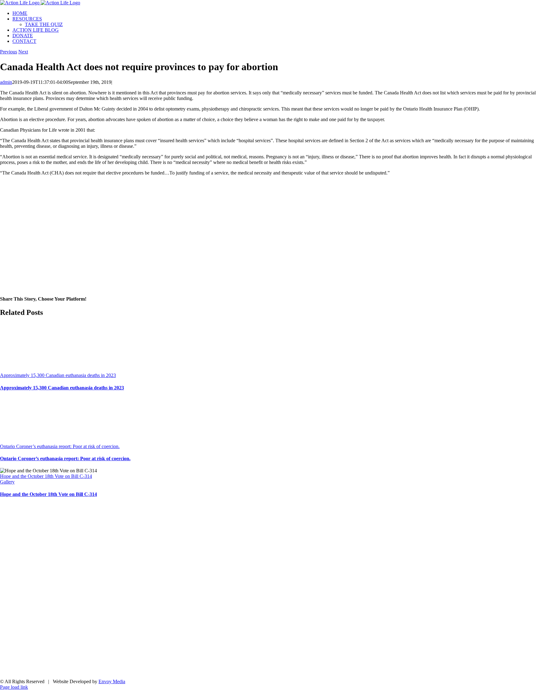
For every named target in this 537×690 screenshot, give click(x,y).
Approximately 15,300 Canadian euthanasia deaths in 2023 (58, 375)
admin (6, 82)
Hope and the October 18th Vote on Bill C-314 (46, 476)
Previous (8, 51)
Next (23, 51)
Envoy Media (112, 681)
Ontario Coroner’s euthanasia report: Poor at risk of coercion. (60, 446)
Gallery (7, 481)
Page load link (14, 687)
